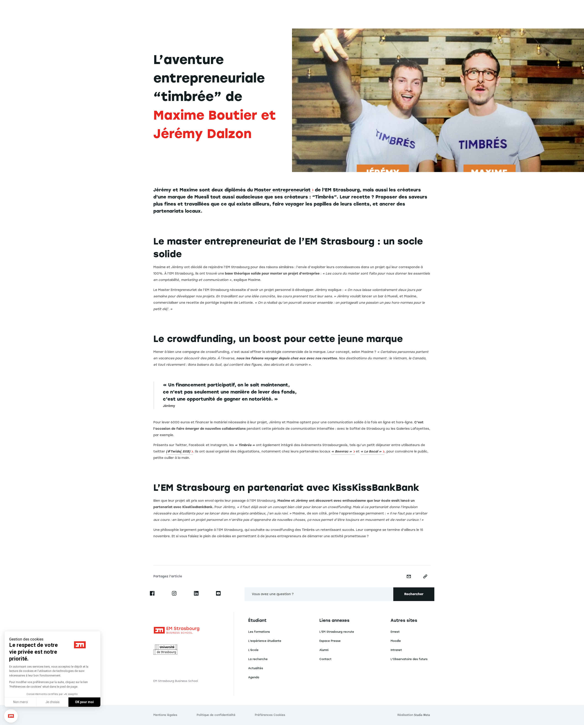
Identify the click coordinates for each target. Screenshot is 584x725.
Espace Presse (330, 641)
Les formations (259, 631)
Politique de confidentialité (216, 715)
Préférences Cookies (270, 715)
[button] (11, 716)
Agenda (253, 677)
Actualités (255, 668)
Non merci (20, 702)
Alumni (323, 650)
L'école (253, 650)
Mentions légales (165, 715)
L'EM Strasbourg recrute (336, 631)
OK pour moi (84, 702)
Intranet (396, 650)
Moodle (396, 641)
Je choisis (52, 702)
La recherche (258, 659)
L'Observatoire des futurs (409, 659)
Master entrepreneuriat (282, 190)
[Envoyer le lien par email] (408, 576)
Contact (325, 659)
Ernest (395, 631)
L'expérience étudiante (264, 641)
